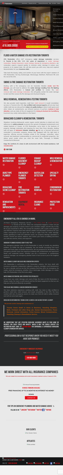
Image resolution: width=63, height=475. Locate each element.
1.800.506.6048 (12, 463)
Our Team (54, 3)
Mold (38, 223)
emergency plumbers (49, 63)
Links (23, 460)
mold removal (39, 103)
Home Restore (24, 3)
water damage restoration (21, 92)
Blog (50, 3)
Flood (43, 223)
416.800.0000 (10, 45)
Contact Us (31, 398)
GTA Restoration (31, 352)
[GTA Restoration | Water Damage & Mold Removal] (7, 3)
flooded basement (18, 63)
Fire (35, 223)
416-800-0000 (31, 358)
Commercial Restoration (43, 3)
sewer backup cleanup (32, 63)
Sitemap (20, 460)
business (6, 324)
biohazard (19, 130)
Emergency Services (32, 3)
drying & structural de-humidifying (47, 111)
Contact (58, 3)
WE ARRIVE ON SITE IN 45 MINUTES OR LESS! (37, 46)
